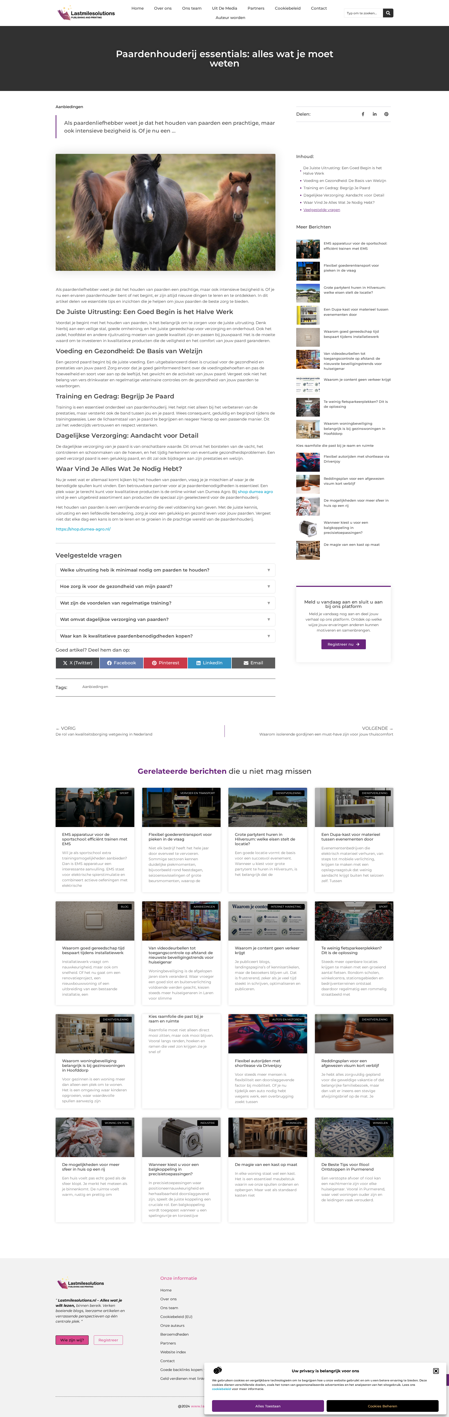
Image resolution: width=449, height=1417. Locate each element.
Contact (319, 8)
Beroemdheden (174, 1334)
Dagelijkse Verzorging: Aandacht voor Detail (343, 195)
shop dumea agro (255, 491)
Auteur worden (230, 17)
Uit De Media (224, 8)
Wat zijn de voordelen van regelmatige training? (165, 603)
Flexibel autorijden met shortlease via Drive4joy (258, 1063)
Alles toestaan (268, 1406)
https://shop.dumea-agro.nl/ (83, 529)
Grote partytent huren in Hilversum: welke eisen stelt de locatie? (265, 839)
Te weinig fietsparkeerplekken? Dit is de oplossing (351, 950)
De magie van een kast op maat (352, 544)
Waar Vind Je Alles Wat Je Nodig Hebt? (339, 202)
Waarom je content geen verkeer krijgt (357, 379)
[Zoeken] (388, 13)
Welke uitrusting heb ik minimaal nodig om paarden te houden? (165, 570)
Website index (173, 1352)
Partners (256, 8)
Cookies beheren (382, 1406)
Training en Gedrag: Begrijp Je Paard (336, 188)
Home (137, 8)
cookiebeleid (221, 1389)
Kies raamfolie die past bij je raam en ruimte (335, 445)
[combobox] (363, 13)
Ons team (192, 8)
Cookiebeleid (288, 8)
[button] (436, 1371)
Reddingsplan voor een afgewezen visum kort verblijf (350, 1063)
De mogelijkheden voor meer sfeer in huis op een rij (91, 1167)
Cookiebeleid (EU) (176, 1316)
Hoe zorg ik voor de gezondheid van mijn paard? (165, 586)
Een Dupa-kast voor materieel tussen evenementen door (350, 837)
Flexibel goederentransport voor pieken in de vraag (180, 837)
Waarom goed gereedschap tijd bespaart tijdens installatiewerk (93, 950)
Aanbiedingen (69, 106)
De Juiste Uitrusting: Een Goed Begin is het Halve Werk (342, 171)
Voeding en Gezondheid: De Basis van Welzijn (344, 180)
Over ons (163, 8)
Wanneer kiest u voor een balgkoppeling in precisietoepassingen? (346, 527)
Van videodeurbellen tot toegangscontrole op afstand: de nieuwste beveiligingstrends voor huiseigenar (181, 955)
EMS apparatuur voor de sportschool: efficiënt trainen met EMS (94, 839)
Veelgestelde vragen (321, 209)
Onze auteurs (172, 1325)
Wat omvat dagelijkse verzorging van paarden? (165, 619)
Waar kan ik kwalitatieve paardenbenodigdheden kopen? (165, 636)
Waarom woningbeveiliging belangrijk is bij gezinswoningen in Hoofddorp (354, 428)
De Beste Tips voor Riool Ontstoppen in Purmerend (347, 1167)
